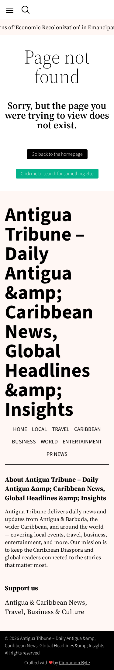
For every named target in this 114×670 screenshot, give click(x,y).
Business (24, 442)
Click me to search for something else (57, 173)
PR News (57, 454)
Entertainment (82, 442)
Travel (60, 429)
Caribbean (87, 429)
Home (20, 429)
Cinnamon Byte (74, 662)
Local (39, 429)
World (49, 442)
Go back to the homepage (57, 154)
